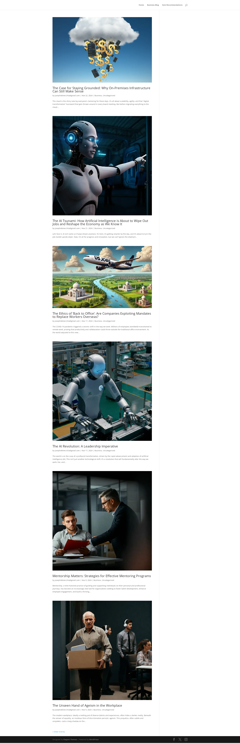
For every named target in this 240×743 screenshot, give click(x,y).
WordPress (94, 739)
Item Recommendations (172, 5)
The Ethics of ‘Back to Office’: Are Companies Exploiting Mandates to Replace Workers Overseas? (101, 315)
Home (141, 5)
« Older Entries (58, 732)
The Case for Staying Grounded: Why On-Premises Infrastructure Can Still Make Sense (101, 89)
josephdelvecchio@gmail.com (67, 95)
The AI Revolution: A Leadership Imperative (85, 446)
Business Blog (153, 5)
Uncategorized (109, 95)
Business (98, 95)
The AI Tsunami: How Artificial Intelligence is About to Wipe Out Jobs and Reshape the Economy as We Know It (100, 222)
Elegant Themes (70, 739)
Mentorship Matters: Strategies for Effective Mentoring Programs (101, 576)
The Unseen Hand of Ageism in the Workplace (87, 705)
